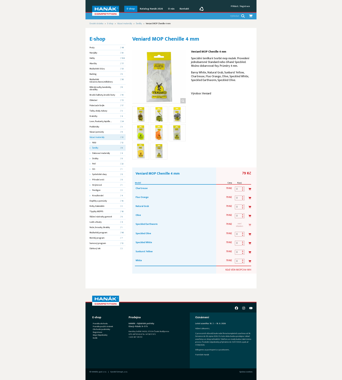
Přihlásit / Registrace (240, 6)
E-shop (110, 23)
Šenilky (139, 23)
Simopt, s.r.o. (122, 371)
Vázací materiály (124, 23)
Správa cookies (245, 371)
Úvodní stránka (96, 23)
